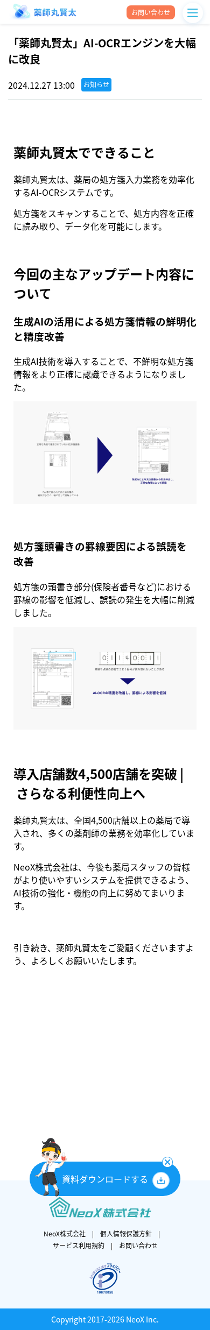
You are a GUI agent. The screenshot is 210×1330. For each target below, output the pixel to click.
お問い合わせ (138, 1245)
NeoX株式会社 (65, 1234)
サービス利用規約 (78, 1245)
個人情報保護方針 (126, 1234)
